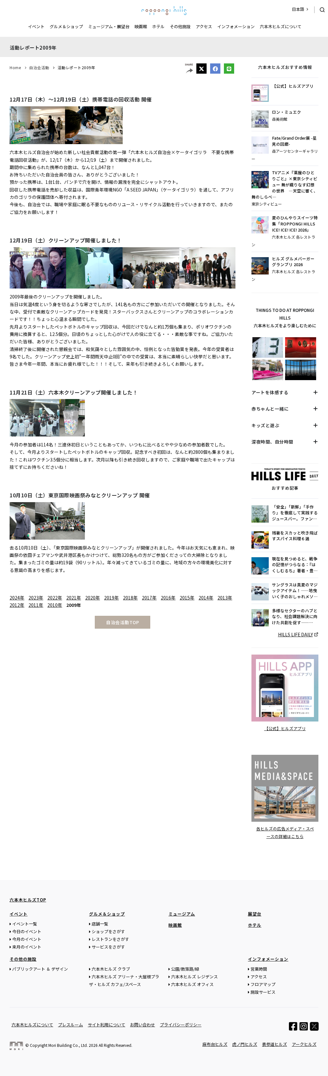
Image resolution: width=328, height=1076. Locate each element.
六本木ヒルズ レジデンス (194, 977)
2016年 (168, 597)
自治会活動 (39, 67)
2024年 (17, 597)
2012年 (17, 605)
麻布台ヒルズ (214, 1044)
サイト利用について (106, 1025)
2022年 (54, 597)
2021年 (73, 597)
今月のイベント (26, 939)
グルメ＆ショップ (66, 26)
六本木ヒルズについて (280, 26)
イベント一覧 (24, 924)
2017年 (149, 597)
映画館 (141, 26)
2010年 (54, 605)
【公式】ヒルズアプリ (293, 86)
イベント (36, 26)
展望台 (254, 914)
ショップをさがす (108, 931)
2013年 (224, 597)
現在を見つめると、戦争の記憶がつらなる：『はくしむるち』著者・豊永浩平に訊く (295, 565)
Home (15, 67)
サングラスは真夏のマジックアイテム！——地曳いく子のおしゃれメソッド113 (295, 591)
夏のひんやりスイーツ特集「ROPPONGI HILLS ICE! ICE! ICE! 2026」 (295, 224)
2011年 (36, 605)
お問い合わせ (142, 1025)
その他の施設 (23, 959)
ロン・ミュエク (286, 112)
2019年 (111, 597)
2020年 (92, 597)
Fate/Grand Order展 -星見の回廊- (294, 141)
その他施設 (180, 26)
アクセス (204, 26)
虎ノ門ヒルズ (244, 1044)
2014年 (206, 597)
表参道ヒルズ (274, 1044)
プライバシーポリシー (180, 1025)
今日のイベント (26, 931)
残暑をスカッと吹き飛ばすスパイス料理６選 (295, 536)
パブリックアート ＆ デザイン (40, 969)
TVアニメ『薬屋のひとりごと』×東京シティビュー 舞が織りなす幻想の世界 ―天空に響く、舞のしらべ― (284, 185)
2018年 (130, 597)
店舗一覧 (100, 924)
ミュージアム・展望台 (108, 26)
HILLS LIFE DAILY (295, 634)
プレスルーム (70, 1025)
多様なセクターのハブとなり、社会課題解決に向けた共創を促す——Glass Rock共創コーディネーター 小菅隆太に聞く (294, 617)
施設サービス (262, 992)
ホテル (158, 26)
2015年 (187, 597)
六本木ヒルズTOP (28, 900)
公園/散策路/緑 (185, 969)
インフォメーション (236, 26)
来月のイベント (26, 947)
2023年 (36, 597)
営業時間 (258, 969)
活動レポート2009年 (76, 67)
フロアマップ (262, 984)
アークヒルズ (304, 1044)
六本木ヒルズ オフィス (192, 984)
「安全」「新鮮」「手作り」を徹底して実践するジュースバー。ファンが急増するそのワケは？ (295, 513)
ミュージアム (181, 914)
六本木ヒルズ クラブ (111, 969)
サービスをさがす (108, 947)
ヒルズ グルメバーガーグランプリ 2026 (293, 262)
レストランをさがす (110, 939)
